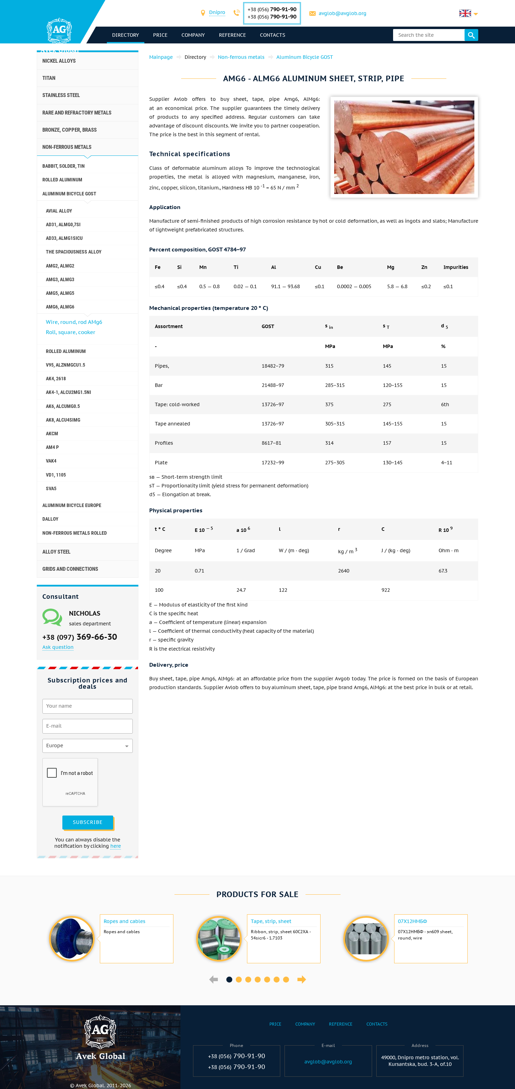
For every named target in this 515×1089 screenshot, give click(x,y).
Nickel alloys (59, 61)
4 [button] (258, 980)
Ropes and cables (124, 921)
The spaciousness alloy (74, 252)
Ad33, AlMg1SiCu (64, 238)
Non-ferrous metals (66, 147)
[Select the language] (468, 13)
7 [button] (286, 980)
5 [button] (267, 980)
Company (193, 35)
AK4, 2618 (56, 378)
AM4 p (52, 447)
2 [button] (239, 980)
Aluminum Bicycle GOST (69, 193)
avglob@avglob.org (342, 13)
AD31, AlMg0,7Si (63, 224)
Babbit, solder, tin (63, 166)
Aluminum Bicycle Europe (71, 505)
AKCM (52, 433)
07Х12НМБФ (412, 921)
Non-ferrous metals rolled (74, 533)
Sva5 (51, 488)
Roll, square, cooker (70, 332)
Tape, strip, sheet (271, 921)
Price (160, 35)
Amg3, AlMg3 (60, 279)
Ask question (58, 647)
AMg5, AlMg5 (60, 293)
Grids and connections (70, 569)
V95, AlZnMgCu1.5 (65, 365)
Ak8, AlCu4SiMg (63, 420)
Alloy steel (56, 552)
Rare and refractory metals (76, 113)
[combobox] (217, 13)
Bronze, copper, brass (69, 130)
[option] (110, 938)
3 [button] (248, 980)
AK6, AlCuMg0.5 (63, 406)
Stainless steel (61, 95)
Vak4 (51, 461)
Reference (232, 35)
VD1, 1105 (56, 475)
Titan (48, 78)
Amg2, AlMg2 (60, 266)
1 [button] (229, 980)
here (115, 846)
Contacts (272, 35)
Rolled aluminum (62, 179)
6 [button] (277, 980)
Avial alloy (59, 211)
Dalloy (50, 519)
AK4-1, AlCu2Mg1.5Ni (68, 392)
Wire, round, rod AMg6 (74, 322)
